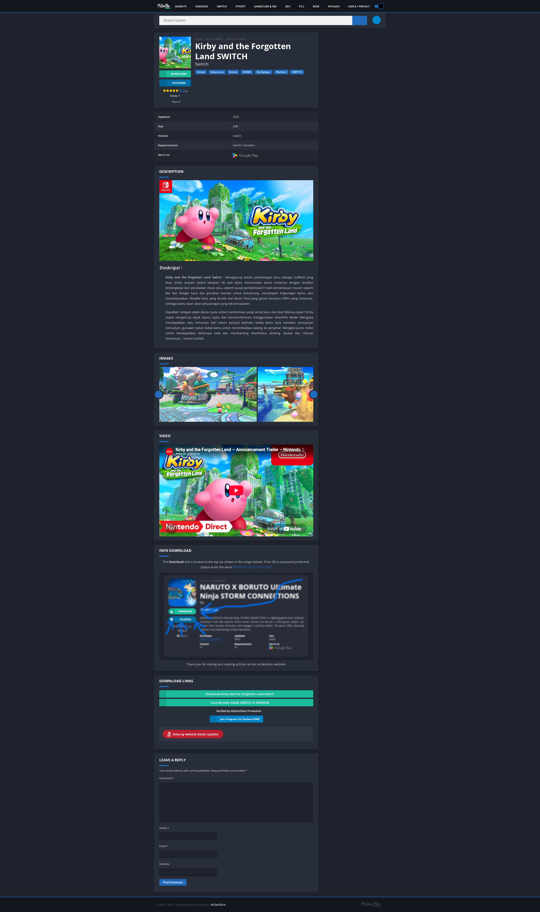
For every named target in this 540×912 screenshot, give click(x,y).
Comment (166, 778)
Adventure (217, 72)
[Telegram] (376, 20)
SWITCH (222, 6)
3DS (287, 6)
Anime (233, 72)
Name (164, 828)
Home (199, 39)
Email (163, 846)
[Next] (314, 394)
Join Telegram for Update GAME (240, 719)
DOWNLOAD (178, 74)
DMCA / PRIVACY (359, 6)
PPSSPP (240, 6)
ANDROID (201, 6)
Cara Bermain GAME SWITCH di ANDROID (240, 703)
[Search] (359, 20)
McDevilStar (218, 905)
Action (243, 39)
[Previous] (158, 394)
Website (164, 864)
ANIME (247, 72)
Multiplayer (263, 72)
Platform (281, 72)
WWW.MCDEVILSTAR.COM (252, 567)
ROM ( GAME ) (214, 39)
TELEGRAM (178, 83)
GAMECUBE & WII (265, 6)
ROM (316, 6)
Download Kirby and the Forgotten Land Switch (239, 694)
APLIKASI (334, 6)
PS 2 (301, 6)
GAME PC (181, 6)
